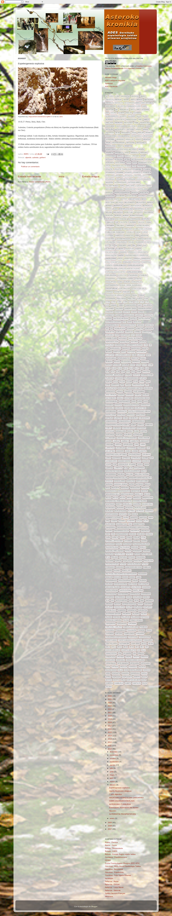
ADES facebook (111, 86)
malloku (129, 474)
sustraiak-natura (113, 614)
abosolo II (118, 103)
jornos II (128, 391)
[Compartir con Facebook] (59, 154)
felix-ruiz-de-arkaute (115, 295)
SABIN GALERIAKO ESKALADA (121, 801)
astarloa (149, 159)
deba (137, 236)
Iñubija (143, 358)
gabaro (114, 305)
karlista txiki (140, 408)
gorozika (109, 335)
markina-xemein (120, 484)
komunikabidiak (128, 428)
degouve (144, 236)
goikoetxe (110, 332)
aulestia (35, 157)
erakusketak (111, 255)
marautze (131, 481)
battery (124, 199)
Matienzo (139, 484)
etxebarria (110, 279)
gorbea (137, 332)
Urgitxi (136, 657)
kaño (134, 401)
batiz (117, 199)
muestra (137, 504)
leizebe (135, 451)
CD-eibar (109, 229)
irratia (108, 365)
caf (116, 222)
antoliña (109, 129)
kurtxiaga (110, 434)
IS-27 (136, 368)
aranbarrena (124, 136)
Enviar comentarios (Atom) (39, 182)
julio (111, 768)
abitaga (139, 100)
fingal (134, 295)
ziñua (123, 680)
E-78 (112, 245)
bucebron (148, 212)
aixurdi (114, 113)
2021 (110, 713)
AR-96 (117, 133)
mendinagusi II (124, 491)
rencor (109, 577)
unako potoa (111, 653)
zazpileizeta (127, 677)
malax (143, 471)
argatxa (146, 139)
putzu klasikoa (134, 564)
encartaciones (112, 252)
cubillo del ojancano (115, 232)
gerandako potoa (128, 325)
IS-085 (150, 365)
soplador (138, 607)
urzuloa (123, 667)
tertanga (145, 617)
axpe (122, 186)
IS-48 (118, 371)
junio (112, 772)
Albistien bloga (111, 77)
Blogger (94, 906)
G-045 (146, 298)
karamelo (110, 408)
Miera (129, 497)
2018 (110, 722)
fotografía (110, 298)
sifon (136, 600)
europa (127, 282)
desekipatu (110, 239)
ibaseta (145, 348)
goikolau (120, 332)
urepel (129, 657)
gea (124, 322)
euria (120, 282)
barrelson (142, 189)
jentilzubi (122, 388)
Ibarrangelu (115, 348)
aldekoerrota (112, 116)
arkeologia (110, 146)
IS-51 (133, 371)
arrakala (134, 153)
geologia (137, 322)
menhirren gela (112, 494)
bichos (108, 209)
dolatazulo (122, 242)
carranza (130, 225)
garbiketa (110, 315)
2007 (110, 829)
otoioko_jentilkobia (114, 541)
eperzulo (132, 252)
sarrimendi (146, 594)
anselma (140, 126)
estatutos (122, 275)
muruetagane (120, 511)
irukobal (117, 365)
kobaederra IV (138, 421)
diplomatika (111, 242)
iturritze (109, 378)
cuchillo (130, 232)
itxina (141, 381)
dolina (131, 242)
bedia (144, 199)
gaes (140, 305)
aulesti (147, 179)
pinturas (123, 557)
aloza (145, 116)
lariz (136, 444)
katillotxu (140, 415)
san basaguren (120, 584)
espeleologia (111, 269)
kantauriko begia (142, 398)
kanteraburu (111, 401)
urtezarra (134, 663)
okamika (122, 521)
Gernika (140, 325)
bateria (150, 196)
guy (132, 335)
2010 (110, 749)
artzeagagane (137, 159)
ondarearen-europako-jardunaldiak (133, 527)
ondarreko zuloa (121, 531)
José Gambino (139, 391)
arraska (143, 153)
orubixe (140, 534)
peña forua (120, 554)
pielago (114, 557)
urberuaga (110, 657)
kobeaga (149, 425)
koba (125, 418)
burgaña (109, 216)
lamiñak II (125, 441)
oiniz (108, 521)
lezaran (146, 461)
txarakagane (144, 637)
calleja (141, 222)
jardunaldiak (138, 385)
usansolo (133, 667)
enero (112, 818)
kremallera (121, 431)
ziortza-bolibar (133, 680)
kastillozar (111, 415)
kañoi (139, 401)
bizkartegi (138, 209)
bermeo (109, 206)
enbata (138, 249)
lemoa (108, 458)
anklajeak (131, 126)
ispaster (146, 371)
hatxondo (122, 338)
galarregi (147, 305)
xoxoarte (116, 673)
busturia (145, 219)
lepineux (126, 458)
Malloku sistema (142, 474)
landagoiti (144, 441)
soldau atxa (119, 607)
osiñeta (115, 537)
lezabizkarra (111, 461)
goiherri (43, 157)
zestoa (109, 680)
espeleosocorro (134, 272)
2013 (110, 739)
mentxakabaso (127, 494)
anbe (136, 123)
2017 (110, 726)
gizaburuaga (119, 328)
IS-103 (114, 368)
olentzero (110, 524)
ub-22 (119, 647)
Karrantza (122, 411)
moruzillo (127, 504)
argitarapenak (118, 143)
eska (108, 262)
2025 (110, 699)
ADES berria (111, 106)
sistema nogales (129, 604)
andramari (120, 126)
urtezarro (145, 663)
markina (109, 484)
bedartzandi (134, 199)
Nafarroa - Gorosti (112, 884)
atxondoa (128, 176)
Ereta (120, 259)
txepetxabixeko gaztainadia (130, 640)
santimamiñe (123, 594)
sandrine (146, 587)
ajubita (121, 113)
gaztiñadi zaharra (113, 322)
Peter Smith (147, 554)
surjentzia (142, 610)
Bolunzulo (118, 212)
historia (134, 342)
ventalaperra (136, 670)
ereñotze (144, 255)
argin (108, 143)
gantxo (127, 312)
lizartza (109, 468)
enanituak (129, 249)
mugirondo (110, 507)
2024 (110, 703)
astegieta (110, 162)
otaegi (129, 537)
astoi (129, 162)
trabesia (143, 627)
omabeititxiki (138, 524)
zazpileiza (116, 677)
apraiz (145, 129)
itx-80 (135, 381)
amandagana (131, 119)
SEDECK (146, 597)
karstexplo (109, 878)
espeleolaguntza (135, 265)
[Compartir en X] (57, 154)
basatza (134, 192)
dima (134, 239)
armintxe (128, 146)
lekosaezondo (134, 454)
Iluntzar (141, 355)
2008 (110, 826)
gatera (109, 318)
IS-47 (112, 371)
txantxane (132, 637)
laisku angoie (143, 438)
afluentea (121, 106)
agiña (138, 106)
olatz (146, 521)
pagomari (127, 544)
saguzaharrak (124, 580)
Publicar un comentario (30, 167)
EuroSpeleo (137, 282)
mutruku (140, 511)
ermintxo (128, 259)
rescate (117, 577)
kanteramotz (124, 401)
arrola (120, 156)
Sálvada (109, 584)
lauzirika (141, 448)
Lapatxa (118, 444)
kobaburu (133, 418)
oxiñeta (136, 541)
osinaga (149, 534)
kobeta (109, 428)
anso (148, 126)
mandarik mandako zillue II (140, 478)
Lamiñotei (134, 441)
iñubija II (109, 361)
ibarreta (126, 348)
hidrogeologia (112, 342)
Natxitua (122, 514)
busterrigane (134, 219)
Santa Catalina (112, 590)
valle (120, 670)
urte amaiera (122, 663)
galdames (110, 308)
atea (134, 166)
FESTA (128, 295)
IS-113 (120, 368)
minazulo (137, 497)
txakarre (140, 633)
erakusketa (143, 252)
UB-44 (131, 647)
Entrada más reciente (29, 176)
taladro (135, 614)
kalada (146, 395)
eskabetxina (116, 262)
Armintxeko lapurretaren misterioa (121, 149)
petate (137, 554)
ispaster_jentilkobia (114, 375)
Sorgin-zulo (111, 610)
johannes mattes (135, 388)
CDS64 (108, 860)
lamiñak (116, 441)
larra (142, 444)
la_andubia (110, 438)
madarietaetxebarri (114, 471)
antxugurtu (120, 129)
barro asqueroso (122, 192)
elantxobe (110, 249)
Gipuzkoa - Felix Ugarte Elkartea (118, 875)
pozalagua (127, 560)
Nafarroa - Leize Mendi (114, 887)
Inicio (61, 176)
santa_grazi (138, 590)
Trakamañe (131, 630)
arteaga (109, 159)
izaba (108, 385)
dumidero (140, 242)
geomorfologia (112, 325)
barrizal (109, 192)
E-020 (147, 242)
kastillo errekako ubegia (139, 411)
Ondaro (109, 531)
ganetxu (118, 312)
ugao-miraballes (113, 650)
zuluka (109, 687)
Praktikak (138, 560)
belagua (119, 202)
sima (142, 600)
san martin (125, 587)
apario (138, 129)
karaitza (118, 405)
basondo (142, 196)
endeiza (123, 252)
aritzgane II (141, 143)
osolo (122, 537)
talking (109, 617)
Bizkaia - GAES (111, 851)
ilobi (134, 355)
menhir (144, 491)
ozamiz (144, 541)
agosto (113, 765)
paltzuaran (125, 547)
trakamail (110, 630)
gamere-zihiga (130, 308)
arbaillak (129, 139)
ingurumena (111, 358)
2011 (110, 746)
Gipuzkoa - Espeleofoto (114, 872)
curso (144, 232)
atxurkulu (110, 179)
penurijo (109, 554)
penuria (146, 551)
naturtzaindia (112, 514)
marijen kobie (142, 481)
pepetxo (129, 554)
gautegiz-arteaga (120, 318)
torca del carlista (114, 627)
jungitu (121, 395)
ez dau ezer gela (138, 289)
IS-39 (107, 371)
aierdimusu (124, 109)
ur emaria (127, 653)
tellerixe (135, 617)
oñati (108, 534)
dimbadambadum (144, 239)
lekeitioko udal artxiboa (116, 454)
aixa (107, 113)
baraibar (109, 189)
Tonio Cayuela (136, 620)
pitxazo (132, 557)
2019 (110, 719)
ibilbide (109, 352)
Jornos (120, 391)
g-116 (137, 302)
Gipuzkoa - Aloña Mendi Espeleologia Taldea (123, 866)
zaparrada (135, 673)
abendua (109, 100)
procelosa (148, 560)
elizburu (120, 249)
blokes (148, 209)
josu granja (111, 395)
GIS (111, 328)
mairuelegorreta (132, 471)
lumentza (118, 468)
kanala (120, 398)
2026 (110, 696)
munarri (120, 507)
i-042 (145, 345)
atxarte (128, 172)
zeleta (144, 677)
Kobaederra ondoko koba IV (117, 425)
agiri (144, 106)
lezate (108, 464)
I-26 (107, 348)
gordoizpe (146, 332)
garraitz (139, 315)
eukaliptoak (111, 282)
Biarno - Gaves (111, 845)
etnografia (133, 275)
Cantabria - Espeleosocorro (116, 857)
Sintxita (117, 604)
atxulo (145, 176)
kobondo (117, 428)
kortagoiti (141, 428)
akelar (129, 113)
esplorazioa (111, 275)
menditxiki (135, 491)
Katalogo (121, 415)
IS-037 (132, 365)
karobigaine (111, 411)
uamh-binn (135, 643)
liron (146, 464)
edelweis (122, 245)
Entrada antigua (90, 176)
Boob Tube (128, 212)
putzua (145, 564)
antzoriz (130, 129)
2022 (110, 709)
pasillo (143, 547)
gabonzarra (131, 305)
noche (134, 514)
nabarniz (149, 511)
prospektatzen (112, 564)
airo (138, 109)
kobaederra (144, 418)
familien (126, 292)
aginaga (131, 106)
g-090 (131, 302)
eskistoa (136, 262)
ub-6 (137, 647)
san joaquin (144, 584)
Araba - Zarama (111, 842)
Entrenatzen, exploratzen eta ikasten (123, 808)
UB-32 (125, 647)
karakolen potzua (131, 405)
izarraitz (115, 385)
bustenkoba (121, 219)
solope (129, 607)
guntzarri (125, 335)
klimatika (118, 418)
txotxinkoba (124, 643)
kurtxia (143, 431)
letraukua (135, 458)
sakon (135, 580)
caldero (132, 222)
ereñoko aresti (131, 255)
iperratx (136, 361)
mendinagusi (111, 491)
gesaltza (149, 325)
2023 (110, 706)
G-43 (147, 302)
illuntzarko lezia (122, 355)
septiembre (114, 762)
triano (149, 630)
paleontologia (112, 547)
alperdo (28, 157)
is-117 (126, 368)
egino (139, 245)
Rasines (117, 570)
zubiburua (118, 683)
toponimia (132, 623)
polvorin (109, 560)
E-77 (107, 245)
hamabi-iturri (111, 338)
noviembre (114, 755)
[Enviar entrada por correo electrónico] (48, 154)
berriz (126, 206)
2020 (110, 716)
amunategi (128, 123)
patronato (137, 551)
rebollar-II (126, 570)
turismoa (110, 633)
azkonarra (141, 186)
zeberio (137, 677)
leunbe (145, 458)
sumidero (122, 610)
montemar (110, 504)
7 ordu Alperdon (115, 794)
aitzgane (145, 109)
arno (127, 153)
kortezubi (110, 431)
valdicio (142, 667)
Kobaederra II (111, 421)
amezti (146, 119)
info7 (148, 355)
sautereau (120, 597)
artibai (127, 159)
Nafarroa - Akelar (112, 881)
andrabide (110, 126)
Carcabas (120, 225)
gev (107, 328)
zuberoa (109, 683)
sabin (138, 577)
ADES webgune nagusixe (115, 80)
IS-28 (142, 368)
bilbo (115, 209)
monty (118, 504)
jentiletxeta (111, 388)
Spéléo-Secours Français (115, 893)
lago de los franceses (126, 438)
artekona (118, 159)
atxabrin (146, 169)
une (119, 653)
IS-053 (138, 365)
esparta (109, 265)
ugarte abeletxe (129, 650)
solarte (109, 607)
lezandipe (137, 461)
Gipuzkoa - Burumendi (114, 869)
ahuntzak (110, 109)
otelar (136, 537)
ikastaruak (141, 352)
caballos (110, 222)
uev (146, 647)
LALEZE (108, 441)
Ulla (143, 650)
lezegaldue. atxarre (127, 464)
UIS (138, 650)
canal (148, 222)
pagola (119, 544)
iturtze (109, 381)
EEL (133, 245)
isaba (139, 371)
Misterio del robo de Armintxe (119, 501)
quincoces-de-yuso (133, 567)
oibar (150, 517)
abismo (126, 100)
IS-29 (147, 368)
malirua (121, 474)
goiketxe (139, 328)
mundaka (129, 507)
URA (134, 653)
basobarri (120, 196)
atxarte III (147, 172)
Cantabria (110, 225)
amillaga (109, 123)
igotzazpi (131, 352)
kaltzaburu (111, 398)
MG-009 (147, 494)
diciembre (114, 752)
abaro (143, 96)
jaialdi (128, 385)
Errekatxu (146, 259)
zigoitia (116, 680)
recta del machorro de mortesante (121, 574)
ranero (109, 570)
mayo (112, 775)
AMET (140, 119)
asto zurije (120, 162)
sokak (140, 604)
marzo (112, 782)
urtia (108, 667)
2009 (110, 823)
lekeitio (143, 451)
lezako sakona (124, 461)
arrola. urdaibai (132, 156)
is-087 (108, 368)
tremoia (141, 630)
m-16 (125, 468)
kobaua (140, 425)
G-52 (107, 305)
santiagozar (111, 594)
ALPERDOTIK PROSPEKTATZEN (122, 814)
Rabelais (147, 567)
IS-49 (123, 371)
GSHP (117, 335)
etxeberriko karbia (125, 279)
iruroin (125, 365)
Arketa (120, 146)
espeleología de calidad (129, 269)
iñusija (117, 361)
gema (129, 322)
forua (141, 295)
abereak (118, 100)
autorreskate (120, 182)
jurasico (129, 395)
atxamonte (110, 172)
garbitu (119, 315)
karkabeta (128, 408)
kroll (130, 431)
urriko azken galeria (135, 660)
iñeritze (135, 358)
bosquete (138, 212)
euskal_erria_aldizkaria (130, 285)
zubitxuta (136, 683)
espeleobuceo (120, 265)
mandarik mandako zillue (116, 478)
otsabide (128, 541)
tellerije (126, 617)
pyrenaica (110, 567)
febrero (113, 785)
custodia (109, 236)
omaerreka (110, 527)
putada (123, 564)
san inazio (133, 584)
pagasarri (110, 544)
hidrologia (124, 342)
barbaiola (119, 189)
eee (129, 245)
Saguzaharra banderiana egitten (40, 117)
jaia (122, 385)
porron (118, 560)
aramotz (149, 133)
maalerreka (139, 468)
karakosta (145, 405)
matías (131, 484)
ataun (108, 166)
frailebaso (121, 298)
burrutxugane (136, 216)
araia (134, 133)
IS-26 (131, 368)
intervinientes (124, 358)
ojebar (114, 521)
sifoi (131, 600)
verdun (146, 670)
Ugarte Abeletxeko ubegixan (120, 791)
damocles (129, 236)
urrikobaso (111, 663)
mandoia (109, 481)
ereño (121, 255)
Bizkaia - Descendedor (114, 848)
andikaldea (145, 123)
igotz (124, 352)
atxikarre (110, 176)
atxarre (119, 172)
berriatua (118, 206)
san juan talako (112, 587)
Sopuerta (148, 607)
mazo (108, 487)
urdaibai (120, 657)
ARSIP (143, 156)
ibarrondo (135, 348)
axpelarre (130, 186)
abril (112, 778)
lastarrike (131, 448)
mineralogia (147, 497)
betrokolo (147, 206)
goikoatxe (149, 328)
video (108, 673)
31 (106, 96)
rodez (132, 577)
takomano (126, 614)
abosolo (109, 103)
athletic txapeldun (122, 169)
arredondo (111, 156)
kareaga (119, 408)
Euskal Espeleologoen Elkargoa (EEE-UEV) (122, 863)
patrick (128, 551)
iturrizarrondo (131, 378)
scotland (137, 597)
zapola (144, 673)
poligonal (140, 557)
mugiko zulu (147, 504)
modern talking (140, 501)
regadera (142, 574)
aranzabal (110, 139)
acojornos (129, 103)
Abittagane (148, 100)
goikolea (129, 332)
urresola (120, 660)
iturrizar (119, 378)
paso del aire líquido (114, 551)
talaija (144, 614)
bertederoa (136, 206)
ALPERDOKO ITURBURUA (120, 804)
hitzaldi (142, 342)
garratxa (149, 315)
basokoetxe (131, 196)
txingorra (147, 640)
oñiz (113, 534)
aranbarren (111, 136)
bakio (149, 186)
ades (61, 117)
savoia (129, 597)
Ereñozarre (111, 259)
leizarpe (120, 451)
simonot (109, 604)
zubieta (128, 683)
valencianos (111, 670)
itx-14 (115, 381)
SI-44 (107, 600)
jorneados (110, 391)
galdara (119, 308)
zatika (108, 677)
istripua (128, 375)
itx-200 (122, 381)
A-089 (117, 96)
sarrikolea (135, 594)
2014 (110, 736)
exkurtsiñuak (111, 289)
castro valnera (142, 225)
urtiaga (115, 667)
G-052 (113, 302)
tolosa (126, 620)
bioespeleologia (126, 209)
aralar (141, 133)
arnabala (119, 153)
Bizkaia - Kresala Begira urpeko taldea (120, 854)
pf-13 (108, 557)
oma (130, 524)
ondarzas (145, 531)
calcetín (123, 222)
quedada (120, 567)
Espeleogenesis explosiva (119, 788)
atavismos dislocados (121, 166)
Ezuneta (117, 292)
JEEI (147, 385)
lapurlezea (128, 444)
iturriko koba (147, 375)
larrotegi (110, 448)
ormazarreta (122, 534)
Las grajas (120, 448)
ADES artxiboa (147, 103)
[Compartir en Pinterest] (62, 154)
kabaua (138, 395)
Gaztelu (133, 318)
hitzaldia (109, 345)
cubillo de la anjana (142, 229)
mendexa (145, 487)
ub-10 (108, 647)
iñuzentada (126, 361)
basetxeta (144, 192)
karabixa (109, 405)
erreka (137, 259)
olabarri (131, 521)
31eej (111, 96)
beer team (110, 202)
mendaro (125, 487)
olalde (139, 521)
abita (133, 100)
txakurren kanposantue (116, 637)
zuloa (144, 683)
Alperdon (112, 811)
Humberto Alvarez (134, 345)
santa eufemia (125, 590)
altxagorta (119, 119)
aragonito (125, 133)
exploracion (124, 289)
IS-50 (128, 371)
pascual (134, 547)
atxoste (137, 176)
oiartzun (143, 517)
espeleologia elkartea (115, 272)
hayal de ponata (135, 338)
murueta (109, 511)
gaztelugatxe (144, 318)
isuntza (136, 375)
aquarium (110, 133)
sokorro (148, 604)
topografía (122, 623)
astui (134, 162)
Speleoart (109, 83)
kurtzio (119, 434)
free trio (132, 298)
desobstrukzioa (123, 239)
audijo (139, 179)
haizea (138, 335)
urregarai (110, 660)
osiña (108, 537)
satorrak (110, 597)
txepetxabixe (111, 640)
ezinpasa (109, 292)
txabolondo (129, 633)
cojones (118, 229)
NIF (129, 514)
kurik (136, 431)
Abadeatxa (125, 96)
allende (131, 116)
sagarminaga (111, 580)
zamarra (125, 673)
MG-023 (115, 497)
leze (114, 464)
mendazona (135, 487)
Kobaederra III (125, 421)
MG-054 (122, 497)
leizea (127, 451)
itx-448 (129, 381)
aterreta (141, 166)
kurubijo (128, 434)
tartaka (116, 617)
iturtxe (143, 378)
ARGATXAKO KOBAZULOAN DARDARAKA (126, 798)
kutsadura (138, 434)
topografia (110, 623)
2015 (110, 732)
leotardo (116, 458)
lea (148, 448)
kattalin (109, 418)
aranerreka (136, 136)
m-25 (130, 468)
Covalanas (127, 229)
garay (133, 312)
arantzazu (147, 136)
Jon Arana (148, 388)
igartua (116, 352)
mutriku (131, 511)
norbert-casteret (114, 517)
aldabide (137, 113)
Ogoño (126, 517)
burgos (118, 216)
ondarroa (135, 531)
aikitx (132, 109)
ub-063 (150, 643)
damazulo (119, 236)
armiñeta (109, 153)
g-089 (125, 302)
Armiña (141, 149)
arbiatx (138, 139)
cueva (137, 232)
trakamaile (120, 630)
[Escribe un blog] (55, 154)
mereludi (139, 494)
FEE (132, 292)
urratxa (144, 657)
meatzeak (115, 487)
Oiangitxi (134, 517)
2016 (110, 729)
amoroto (118, 123)
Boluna (109, 212)
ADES (117, 66)
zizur (144, 680)
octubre (113, 758)
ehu (144, 245)
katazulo (130, 415)
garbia (141, 312)
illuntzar (110, 355)
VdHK (126, 670)
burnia (126, 216)
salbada (142, 580)
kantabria (129, 398)
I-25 (150, 345)
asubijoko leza (144, 162)
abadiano (135, 96)
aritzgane (130, 143)
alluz (139, 116)
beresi (150, 202)
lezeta (140, 464)
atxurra (120, 179)
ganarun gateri (144, 308)
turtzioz (118, 633)
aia (116, 109)
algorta (123, 116)
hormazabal (120, 345)
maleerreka (111, 474)
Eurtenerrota (112, 285)
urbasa (141, 653)
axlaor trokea (112, 186)
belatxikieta (130, 202)
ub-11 (114, 647)
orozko (133, 534)
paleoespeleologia (141, 544)
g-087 (119, 302)
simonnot (149, 600)
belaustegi (141, 202)
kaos (146, 401)
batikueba (110, 199)
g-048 (108, 302)
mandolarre (119, 481)
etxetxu (138, 279)
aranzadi (120, 139)
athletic (109, 169)
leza (151, 458)
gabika (121, 305)
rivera (125, 577)
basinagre (110, 196)
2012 (110, 742)
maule (147, 484)
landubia (109, 444)
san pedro (136, 587)
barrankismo (130, 189)
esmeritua (146, 262)
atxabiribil (137, 169)
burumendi (110, 219)
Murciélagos (140, 507)
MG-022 (108, 497)
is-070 (144, 365)
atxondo (119, 176)
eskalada (127, 262)
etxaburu (143, 275)
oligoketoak (121, 524)
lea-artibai (110, 451)
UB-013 (143, 643)
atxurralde (130, 179)
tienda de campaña (113, 620)
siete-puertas (121, 600)
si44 (112, 600)
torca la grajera (130, 627)
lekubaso (146, 454)
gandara (109, 312)
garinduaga (129, 315)
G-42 (142, 302)
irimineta (145, 361)
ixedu (148, 381)
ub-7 (142, 647)
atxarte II (137, 172)
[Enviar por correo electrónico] (52, 154)
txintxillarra (111, 643)
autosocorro (134, 182)
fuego (139, 298)
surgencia (131, 610)
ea (116, 245)
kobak (133, 425)
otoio (143, 537)
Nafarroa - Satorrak (113, 890)
